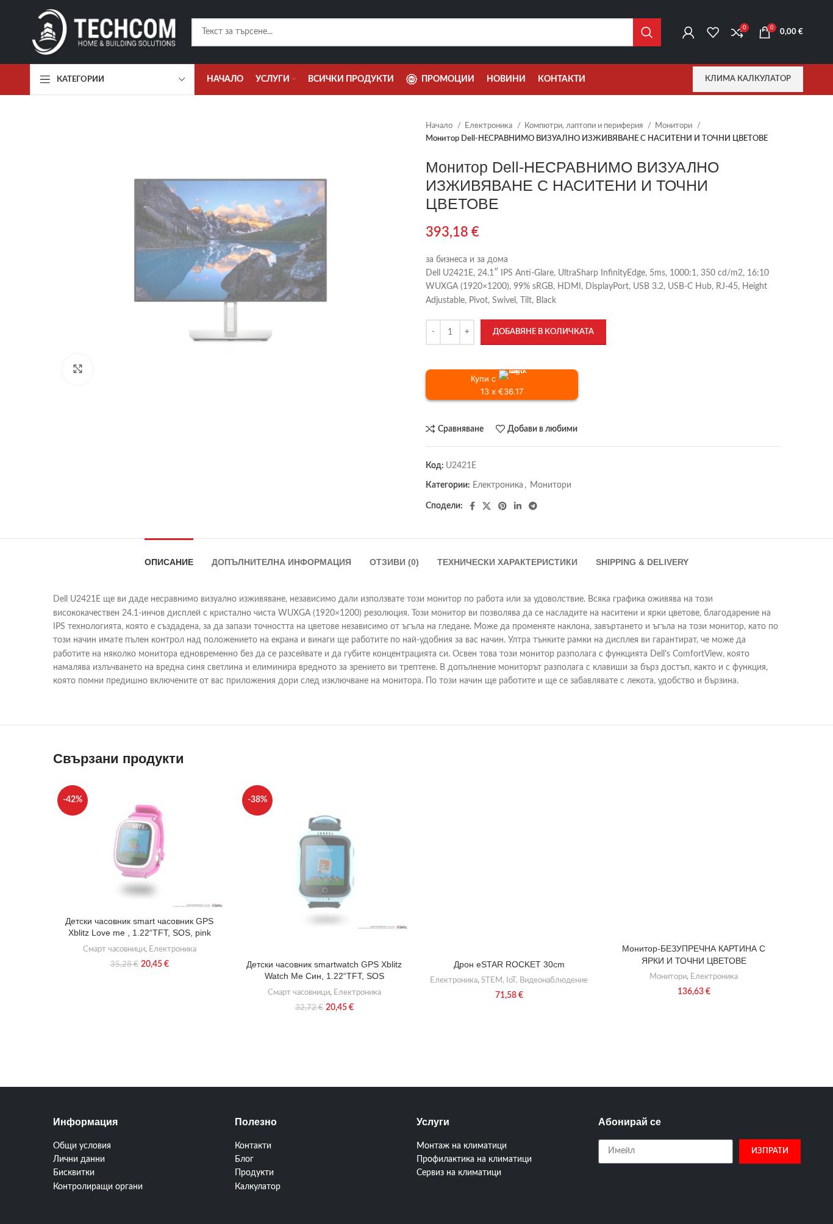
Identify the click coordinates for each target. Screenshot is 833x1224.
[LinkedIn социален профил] (517, 506)
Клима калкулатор (748, 79)
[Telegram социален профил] (533, 506)
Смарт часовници (114, 949)
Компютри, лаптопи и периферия (584, 125)
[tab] (169, 556)
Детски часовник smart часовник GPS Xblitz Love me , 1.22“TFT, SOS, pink (139, 927)
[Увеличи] (77, 369)
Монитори (674, 125)
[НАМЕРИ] (647, 32)
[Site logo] (104, 31)
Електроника (489, 125)
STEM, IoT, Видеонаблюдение (534, 980)
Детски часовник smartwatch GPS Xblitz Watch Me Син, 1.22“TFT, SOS (324, 970)
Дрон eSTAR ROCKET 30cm (509, 964)
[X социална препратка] (487, 506)
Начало (440, 125)
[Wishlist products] (713, 32)
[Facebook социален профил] (472, 506)
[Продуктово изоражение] (324, 867)
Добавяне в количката (543, 332)
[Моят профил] (688, 32)
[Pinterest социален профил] (502, 506)
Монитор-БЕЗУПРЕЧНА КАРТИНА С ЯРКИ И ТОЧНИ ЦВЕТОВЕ (693, 955)
